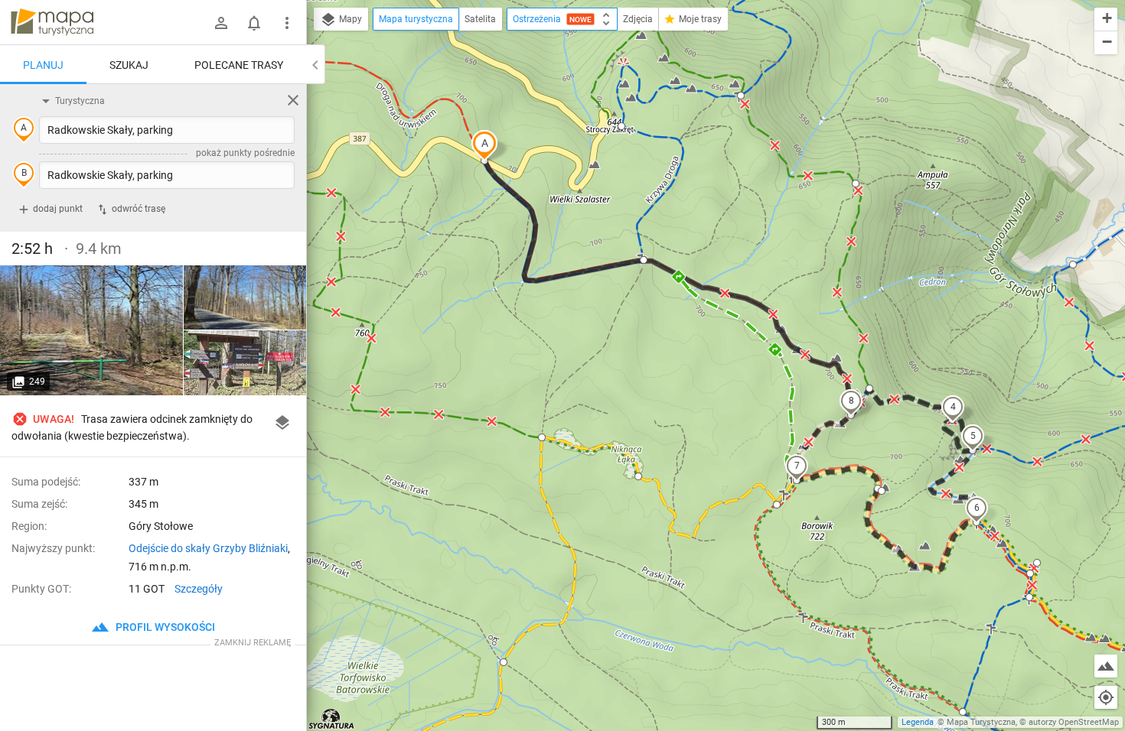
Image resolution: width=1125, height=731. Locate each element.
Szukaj (128, 65)
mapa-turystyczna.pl (52, 22)
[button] (484, 145)
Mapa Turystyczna (981, 722)
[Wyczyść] (293, 100)
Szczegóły (198, 589)
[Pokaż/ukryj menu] (287, 23)
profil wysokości (164, 627)
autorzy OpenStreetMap (1074, 722)
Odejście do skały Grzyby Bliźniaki (208, 548)
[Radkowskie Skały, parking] (92, 330)
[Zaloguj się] (221, 23)
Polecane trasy (238, 65)
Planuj (43, 65)
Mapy (349, 19)
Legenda (918, 722)
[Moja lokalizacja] (1105, 697)
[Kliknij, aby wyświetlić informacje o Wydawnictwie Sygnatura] (331, 718)
